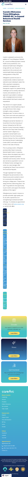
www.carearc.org (19, 204)
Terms (11, 473)
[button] (26, 4)
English (7, 475)
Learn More (14, 333)
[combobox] (6, 475)
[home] (6, 4)
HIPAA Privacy (16, 473)
